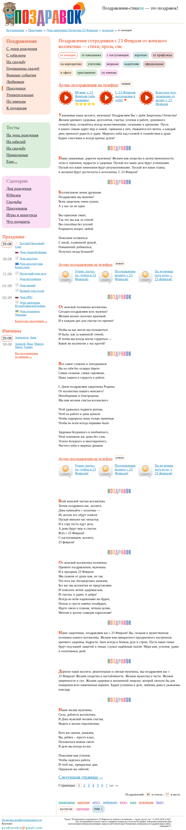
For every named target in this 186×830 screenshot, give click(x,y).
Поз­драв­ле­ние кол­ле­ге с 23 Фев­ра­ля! (125, 275)
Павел (18, 347)
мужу (123, 802)
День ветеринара (30, 279)
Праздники (16, 88)
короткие (141, 55)
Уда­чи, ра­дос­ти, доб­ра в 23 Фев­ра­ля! (85, 275)
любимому (110, 802)
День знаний (27, 285)
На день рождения (22, 135)
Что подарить (18, 221)
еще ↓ (98, 808)
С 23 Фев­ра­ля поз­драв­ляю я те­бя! (125, 96)
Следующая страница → (81, 777)
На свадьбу (16, 62)
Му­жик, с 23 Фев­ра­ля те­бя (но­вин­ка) (85, 96)
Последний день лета (33, 273)
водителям (132, 64)
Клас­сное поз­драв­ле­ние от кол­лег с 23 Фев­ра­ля (166, 98)
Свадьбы (14, 201)
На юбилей (16, 141)
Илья (30, 343)
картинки (82, 808)
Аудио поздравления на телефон (88, 85)
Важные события (21, 75)
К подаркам (16, 108)
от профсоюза (162, 55)
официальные (154, 64)
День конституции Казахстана (29, 265)
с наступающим (118, 55)
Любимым (15, 81)
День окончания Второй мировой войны (30, 304)
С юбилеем (16, 55)
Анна (33, 337)
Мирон (38, 343)
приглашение (86, 72)
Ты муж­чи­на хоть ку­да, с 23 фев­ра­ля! (164, 275)
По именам (16, 101)
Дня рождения (18, 188)
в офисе (66, 72)
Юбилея (13, 195)
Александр (22, 337)
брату (160, 802)
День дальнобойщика (33, 252)
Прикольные (17, 155)
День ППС (26, 297)
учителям (94, 64)
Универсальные (20, 95)
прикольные (67, 802)
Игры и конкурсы (21, 215)
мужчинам (146, 802)
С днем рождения (21, 48)
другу (96, 802)
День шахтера (28, 258)
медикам (112, 64)
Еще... (11, 161)
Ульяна (28, 347)
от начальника (91, 55)
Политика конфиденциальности (22, 820)
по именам (109, 72)
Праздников (16, 208)
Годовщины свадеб (22, 68)
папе (133, 802)
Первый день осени (32, 290)
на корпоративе (71, 64)
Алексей (20, 343)
